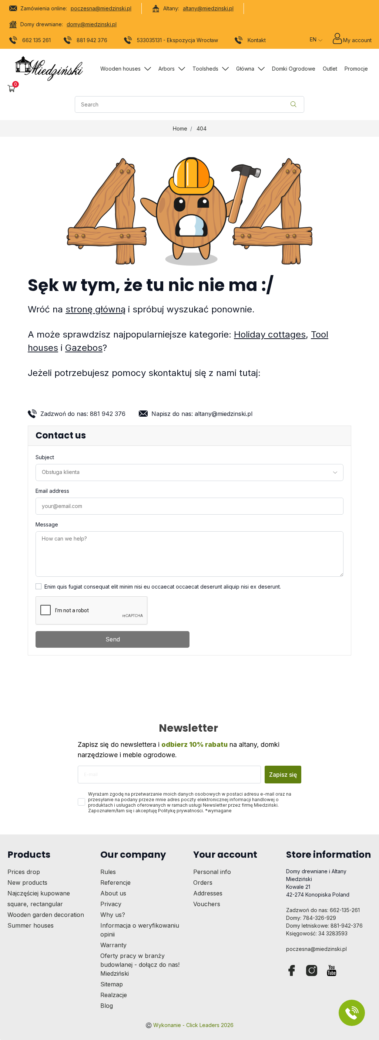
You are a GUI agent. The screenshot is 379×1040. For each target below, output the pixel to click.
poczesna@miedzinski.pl (101, 8)
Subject (45, 457)
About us (113, 893)
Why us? (112, 914)
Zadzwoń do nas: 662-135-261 (323, 910)
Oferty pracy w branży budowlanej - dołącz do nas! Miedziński (140, 964)
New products (27, 882)
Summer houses (30, 925)
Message (47, 524)
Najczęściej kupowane (38, 893)
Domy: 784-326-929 (311, 918)
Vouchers (206, 904)
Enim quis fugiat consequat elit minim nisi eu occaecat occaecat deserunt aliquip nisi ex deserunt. (162, 586)
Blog (106, 1005)
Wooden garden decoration (45, 914)
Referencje (115, 882)
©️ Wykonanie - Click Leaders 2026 (189, 1025)
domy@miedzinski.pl (92, 24)
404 (202, 128)
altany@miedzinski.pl (208, 8)
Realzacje (113, 995)
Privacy (110, 904)
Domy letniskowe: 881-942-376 (324, 925)
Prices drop (23, 871)
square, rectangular (35, 904)
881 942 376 (92, 40)
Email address (52, 491)
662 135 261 (36, 40)
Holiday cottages (270, 334)
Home (180, 128)
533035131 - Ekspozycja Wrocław (177, 40)
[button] (11, 88)
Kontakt (257, 40)
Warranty (113, 945)
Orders (202, 882)
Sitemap (111, 984)
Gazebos (84, 347)
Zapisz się (283, 774)
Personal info (212, 871)
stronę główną (95, 309)
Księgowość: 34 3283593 (317, 933)
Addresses (207, 893)
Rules (108, 871)
